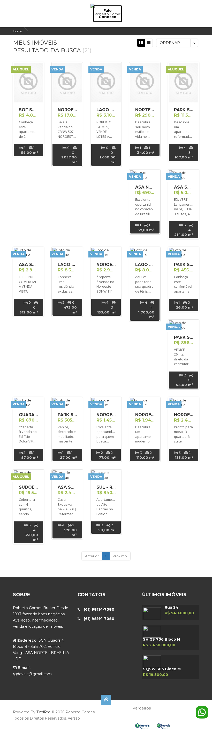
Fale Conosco (107, 13)
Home (17, 31)
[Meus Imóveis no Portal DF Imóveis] (166, 725)
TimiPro (43, 712)
